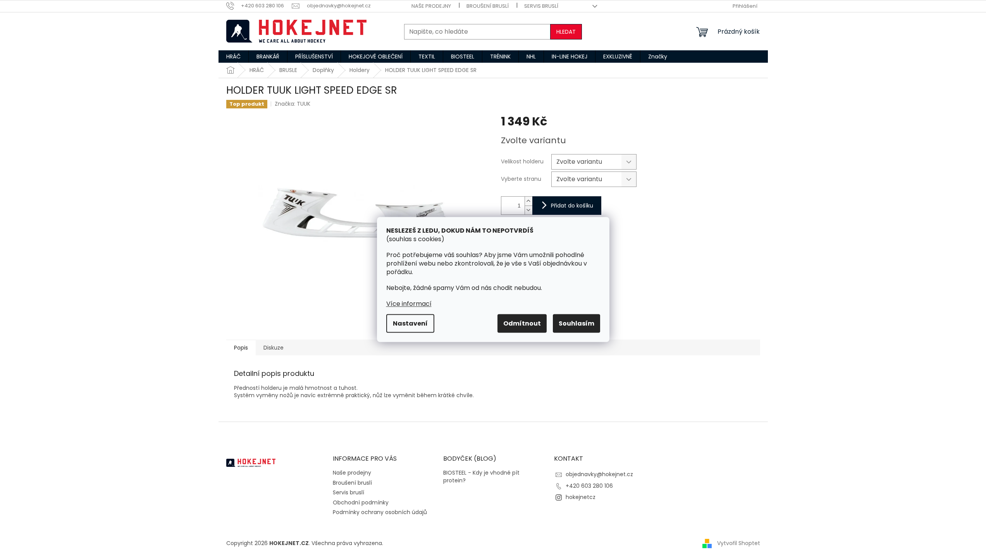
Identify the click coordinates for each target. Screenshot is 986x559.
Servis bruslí (541, 6)
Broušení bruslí (487, 6)
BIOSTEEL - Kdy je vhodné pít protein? (481, 476)
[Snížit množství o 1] (528, 210)
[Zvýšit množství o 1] (528, 201)
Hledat (566, 32)
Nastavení (410, 323)
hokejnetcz (580, 497)
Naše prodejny (431, 6)
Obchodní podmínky (361, 502)
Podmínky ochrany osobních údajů (380, 512)
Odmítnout (522, 323)
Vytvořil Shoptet (738, 543)
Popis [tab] (241, 348)
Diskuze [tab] (273, 348)
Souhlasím (576, 323)
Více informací (409, 303)
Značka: (292, 104)
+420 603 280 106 (589, 486)
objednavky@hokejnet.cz (599, 474)
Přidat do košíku (572, 205)
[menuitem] (233, 56)
